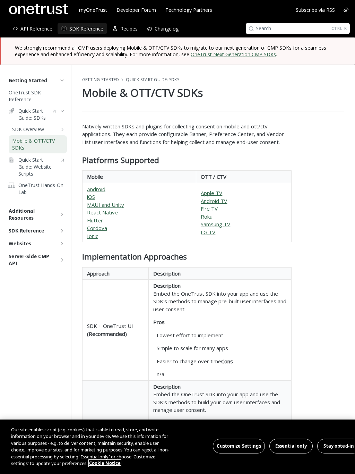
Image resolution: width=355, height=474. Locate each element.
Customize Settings (239, 446)
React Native (102, 212)
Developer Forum (136, 10)
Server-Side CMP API (29, 259)
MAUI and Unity (105, 204)
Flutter (95, 220)
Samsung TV (215, 224)
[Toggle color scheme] (346, 9)
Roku (207, 216)
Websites (20, 243)
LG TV (208, 232)
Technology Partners (188, 10)
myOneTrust (93, 10)
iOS (91, 196)
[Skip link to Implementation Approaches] (77, 256)
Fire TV (209, 208)
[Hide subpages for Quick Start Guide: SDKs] (62, 111)
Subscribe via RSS (315, 10)
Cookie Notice (105, 463)
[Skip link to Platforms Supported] (77, 160)
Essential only (291, 446)
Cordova (97, 228)
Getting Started (28, 80)
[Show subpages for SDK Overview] (62, 129)
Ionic (92, 235)
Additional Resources (22, 214)
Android (96, 189)
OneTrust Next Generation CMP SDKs (233, 54)
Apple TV (211, 192)
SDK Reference (26, 230)
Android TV (214, 200)
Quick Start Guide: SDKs (152, 80)
